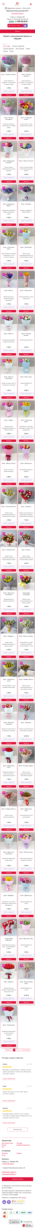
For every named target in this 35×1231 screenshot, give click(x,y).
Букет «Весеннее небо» (26, 939)
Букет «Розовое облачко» (26, 75)
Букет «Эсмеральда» (9, 1025)
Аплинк (24, 1198)
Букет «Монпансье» (26, 463)
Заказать (8, 95)
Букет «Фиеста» (8, 334)
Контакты (5, 1153)
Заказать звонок (17, 1179)
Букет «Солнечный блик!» (8, 248)
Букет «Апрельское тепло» (8, 680)
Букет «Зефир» (8, 420)
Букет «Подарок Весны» (26, 679)
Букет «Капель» (26, 550)
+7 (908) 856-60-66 (21, 21)
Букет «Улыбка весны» (8, 550)
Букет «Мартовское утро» (26, 810)
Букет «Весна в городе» (26, 636)
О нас (3, 1155)
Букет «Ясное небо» (26, 377)
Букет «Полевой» (26, 204)
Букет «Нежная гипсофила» (8, 118)
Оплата (4, 1145)
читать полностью (9, 1079)
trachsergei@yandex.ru (17, 14)
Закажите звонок (15, 25)
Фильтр (17, 31)
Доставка (19, 1143)
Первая (8, 1050)
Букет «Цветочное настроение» (8, 594)
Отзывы (19, 1153)
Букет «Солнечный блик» (8, 507)
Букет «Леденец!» (26, 723)
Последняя (26, 1050)
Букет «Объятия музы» (26, 852)
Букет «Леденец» (26, 507)
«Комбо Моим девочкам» (9, 939)
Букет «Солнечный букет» (26, 421)
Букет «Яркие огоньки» (9, 463)
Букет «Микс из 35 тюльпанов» (8, 853)
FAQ (3, 1147)
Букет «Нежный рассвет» (26, 334)
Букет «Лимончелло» (26, 290)
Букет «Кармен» (8, 982)
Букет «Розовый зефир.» (26, 766)
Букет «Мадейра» (9, 895)
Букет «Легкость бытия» (26, 161)
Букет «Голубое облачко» (8, 74)
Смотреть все (17, 1129)
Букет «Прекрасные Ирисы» (9, 205)
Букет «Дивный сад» (26, 895)
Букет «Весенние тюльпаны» (9, 723)
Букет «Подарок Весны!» (8, 809)
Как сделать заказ (7, 1143)
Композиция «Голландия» (26, 594)
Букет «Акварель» (9, 636)
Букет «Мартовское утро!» (8, 766)
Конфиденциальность (23, 1145)
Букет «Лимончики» (26, 247)
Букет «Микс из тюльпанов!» (8, 377)
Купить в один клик (8, 91)
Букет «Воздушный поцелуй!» (8, 161)
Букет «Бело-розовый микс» (26, 982)
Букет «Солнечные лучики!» (26, 118)
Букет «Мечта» (8, 290)
